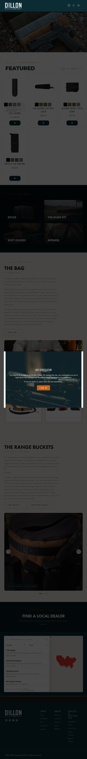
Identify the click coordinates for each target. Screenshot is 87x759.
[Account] (73, 5)
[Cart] (69, 5)
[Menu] (78, 5)
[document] (43, 379)
